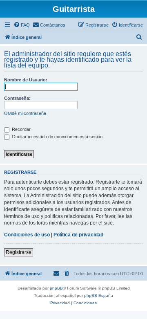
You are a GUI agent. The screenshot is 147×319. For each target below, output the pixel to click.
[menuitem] (21, 25)
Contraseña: (17, 98)
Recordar (21, 129)
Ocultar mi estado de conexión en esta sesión (56, 136)
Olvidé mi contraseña (25, 113)
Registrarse (18, 252)
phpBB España (98, 295)
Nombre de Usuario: (25, 79)
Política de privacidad (78, 235)
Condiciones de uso (27, 235)
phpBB (56, 288)
